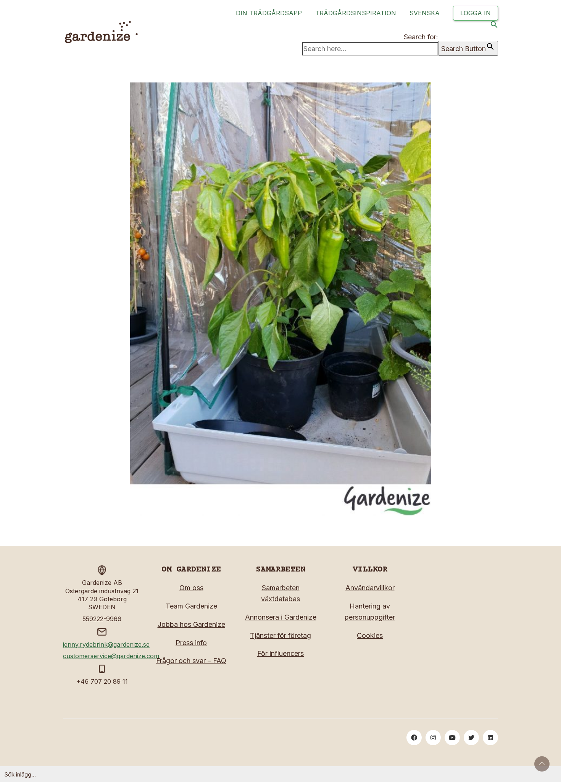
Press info (191, 643)
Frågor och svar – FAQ (191, 661)
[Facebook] (414, 737)
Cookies (370, 635)
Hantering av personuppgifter (370, 611)
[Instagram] (433, 737)
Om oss (191, 588)
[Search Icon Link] (494, 26)
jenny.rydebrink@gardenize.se (106, 644)
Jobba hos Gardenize (191, 624)
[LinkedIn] (490, 737)
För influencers (280, 653)
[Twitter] (471, 737)
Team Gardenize (191, 606)
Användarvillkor (370, 588)
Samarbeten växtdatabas (280, 593)
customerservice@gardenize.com (111, 656)
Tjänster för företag (280, 635)
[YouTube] (452, 737)
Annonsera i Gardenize (280, 617)
